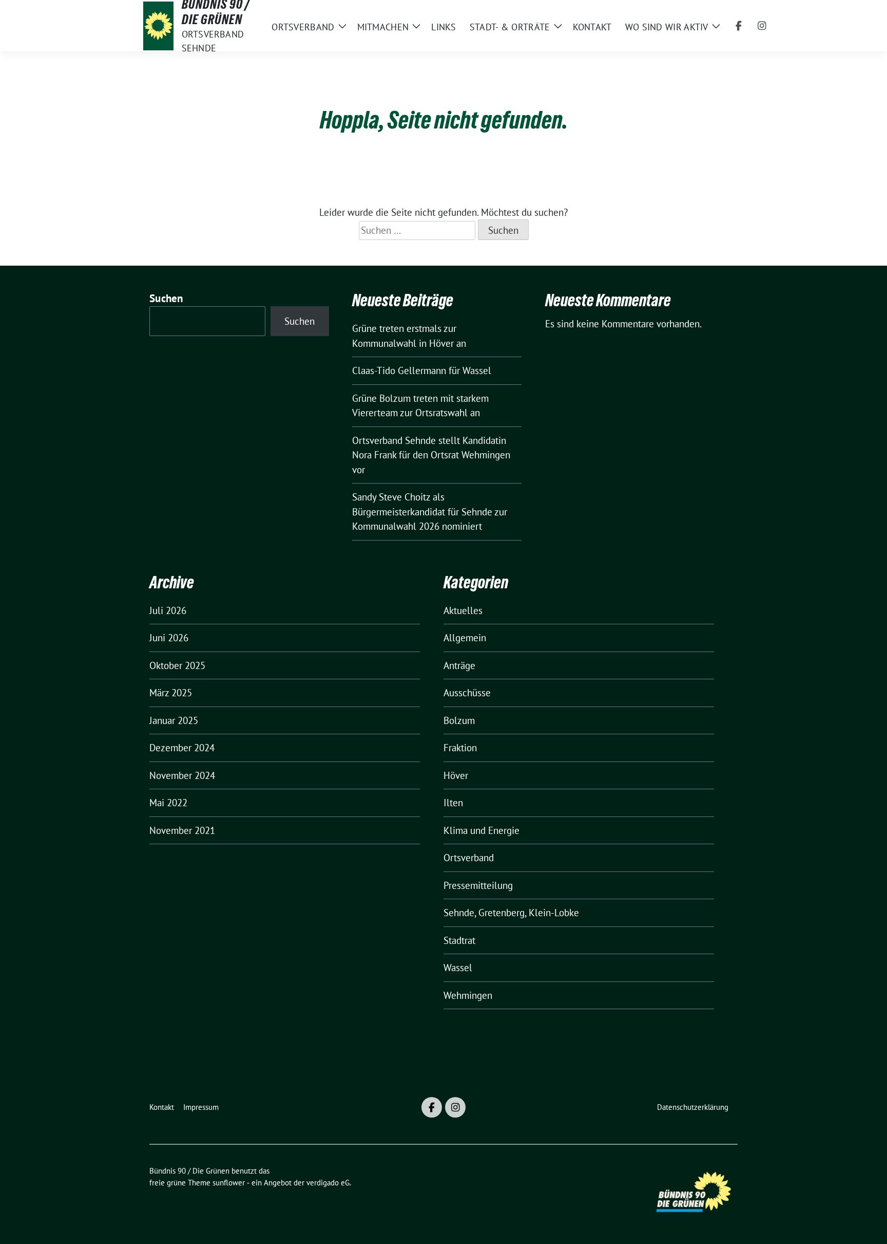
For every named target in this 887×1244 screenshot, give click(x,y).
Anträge (459, 665)
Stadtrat (459, 940)
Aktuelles (463, 610)
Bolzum (459, 720)
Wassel (458, 967)
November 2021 (182, 830)
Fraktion (460, 747)
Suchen (166, 298)
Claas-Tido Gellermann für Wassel (421, 370)
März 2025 (170, 692)
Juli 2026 (167, 610)
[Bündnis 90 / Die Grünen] (158, 26)
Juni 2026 (168, 638)
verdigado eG (328, 1182)
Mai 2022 (168, 802)
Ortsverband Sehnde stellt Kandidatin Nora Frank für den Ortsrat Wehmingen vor (431, 455)
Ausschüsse (467, 692)
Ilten (453, 802)
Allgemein (465, 638)
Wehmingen (468, 995)
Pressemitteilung (478, 885)
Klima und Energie (481, 830)
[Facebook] (738, 25)
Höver (456, 775)
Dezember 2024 (182, 747)
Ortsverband (469, 857)
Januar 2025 (173, 720)
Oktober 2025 (177, 665)
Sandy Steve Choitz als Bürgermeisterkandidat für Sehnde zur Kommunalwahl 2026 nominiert (429, 511)
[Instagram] (762, 25)
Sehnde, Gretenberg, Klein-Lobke (511, 912)
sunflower (229, 1182)
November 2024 (182, 775)
